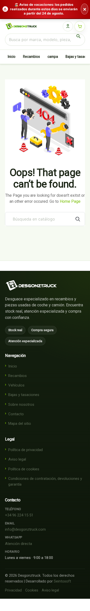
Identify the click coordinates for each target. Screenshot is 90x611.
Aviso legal (17, 459)
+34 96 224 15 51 (19, 515)
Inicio (12, 57)
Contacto (16, 414)
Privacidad (13, 590)
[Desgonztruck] (31, 285)
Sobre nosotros (21, 404)
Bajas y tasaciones (23, 394)
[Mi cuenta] (68, 26)
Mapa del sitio (19, 423)
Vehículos (16, 385)
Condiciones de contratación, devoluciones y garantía (45, 481)
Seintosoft (62, 581)
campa (53, 57)
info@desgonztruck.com (25, 529)
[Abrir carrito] (79, 26)
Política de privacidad (25, 450)
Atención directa (18, 543)
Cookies (31, 590)
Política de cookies (23, 469)
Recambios (31, 57)
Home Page (70, 201)
